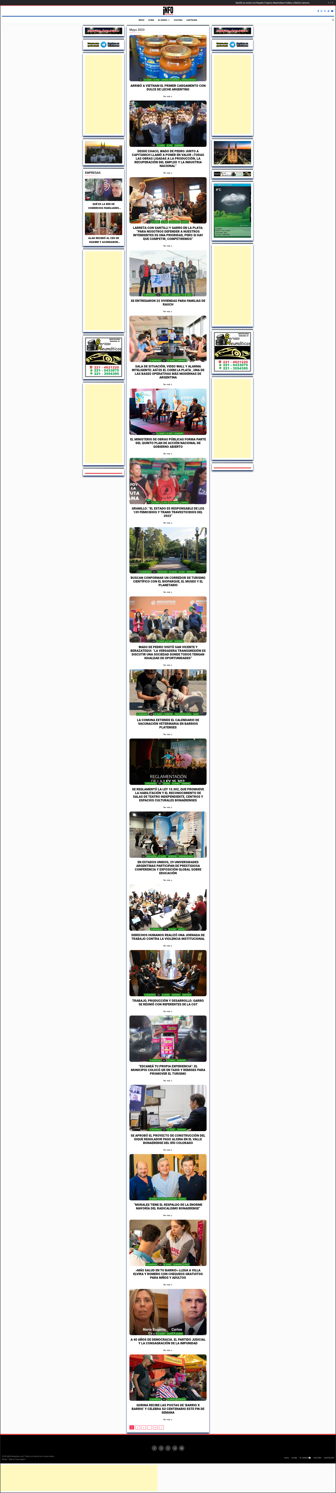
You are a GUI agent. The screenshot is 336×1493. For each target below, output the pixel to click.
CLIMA (151, 20)
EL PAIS (156, 80)
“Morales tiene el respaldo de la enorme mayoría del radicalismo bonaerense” (168, 1206)
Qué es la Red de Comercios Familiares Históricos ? (103, 208)
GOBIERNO (175, 80)
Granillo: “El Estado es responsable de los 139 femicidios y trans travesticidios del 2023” (168, 512)
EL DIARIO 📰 (164, 20)
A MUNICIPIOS (155, 360)
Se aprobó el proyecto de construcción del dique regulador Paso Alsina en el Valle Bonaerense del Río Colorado (168, 1139)
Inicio (141, 20)
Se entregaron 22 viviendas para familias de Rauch (168, 302)
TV (183, 295)
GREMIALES (187, 995)
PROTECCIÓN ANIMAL (183, 714)
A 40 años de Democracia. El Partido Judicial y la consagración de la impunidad (168, 1341)
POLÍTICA (184, 222)
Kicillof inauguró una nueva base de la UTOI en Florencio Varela (278, 3)
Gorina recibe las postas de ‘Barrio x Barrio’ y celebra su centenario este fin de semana (168, 1408)
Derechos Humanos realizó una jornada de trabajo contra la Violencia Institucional (168, 937)
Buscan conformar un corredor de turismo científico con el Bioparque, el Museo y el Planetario (168, 581)
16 (155, 1427)
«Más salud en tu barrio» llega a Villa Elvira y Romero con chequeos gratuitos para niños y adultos (168, 1274)
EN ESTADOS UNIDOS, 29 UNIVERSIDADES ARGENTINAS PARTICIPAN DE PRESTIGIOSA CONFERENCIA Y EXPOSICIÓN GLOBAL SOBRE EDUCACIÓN (168, 867)
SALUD (196, 714)
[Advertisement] (103, 94)
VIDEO (189, 295)
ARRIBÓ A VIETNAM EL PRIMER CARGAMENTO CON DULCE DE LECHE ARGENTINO (168, 87)
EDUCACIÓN (162, 572)
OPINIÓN (179, 1334)
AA (141, 80)
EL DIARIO (147, 80)
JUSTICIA (181, 929)
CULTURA (178, 20)
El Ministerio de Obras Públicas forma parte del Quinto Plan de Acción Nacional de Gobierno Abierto (168, 443)
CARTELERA (191, 20)
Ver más (166, 96)
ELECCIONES (174, 222)
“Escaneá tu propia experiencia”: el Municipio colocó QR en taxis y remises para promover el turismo (168, 1069)
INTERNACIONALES (189, 80)
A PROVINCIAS (149, 295)
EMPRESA (165, 80)
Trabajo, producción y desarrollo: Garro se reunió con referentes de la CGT (168, 1002)
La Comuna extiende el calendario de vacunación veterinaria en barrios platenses (168, 723)
